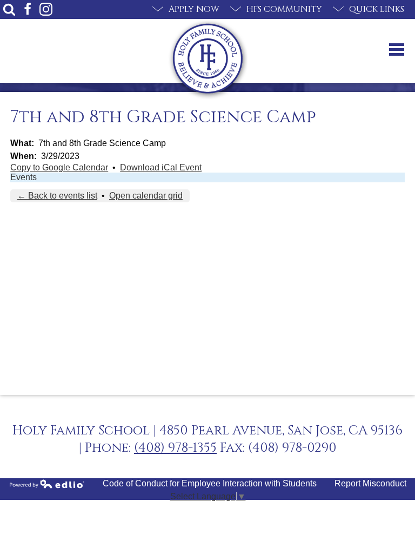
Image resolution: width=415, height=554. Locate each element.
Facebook (27, 9)
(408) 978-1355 (175, 448)
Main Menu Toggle (396, 49)
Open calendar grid (146, 195)
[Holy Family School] (207, 58)
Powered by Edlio (47, 483)
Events (23, 177)
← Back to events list (57, 195)
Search (9, 9)
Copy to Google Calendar (59, 167)
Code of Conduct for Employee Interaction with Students (210, 483)
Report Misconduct (370, 483)
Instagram (45, 9)
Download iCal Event (161, 167)
